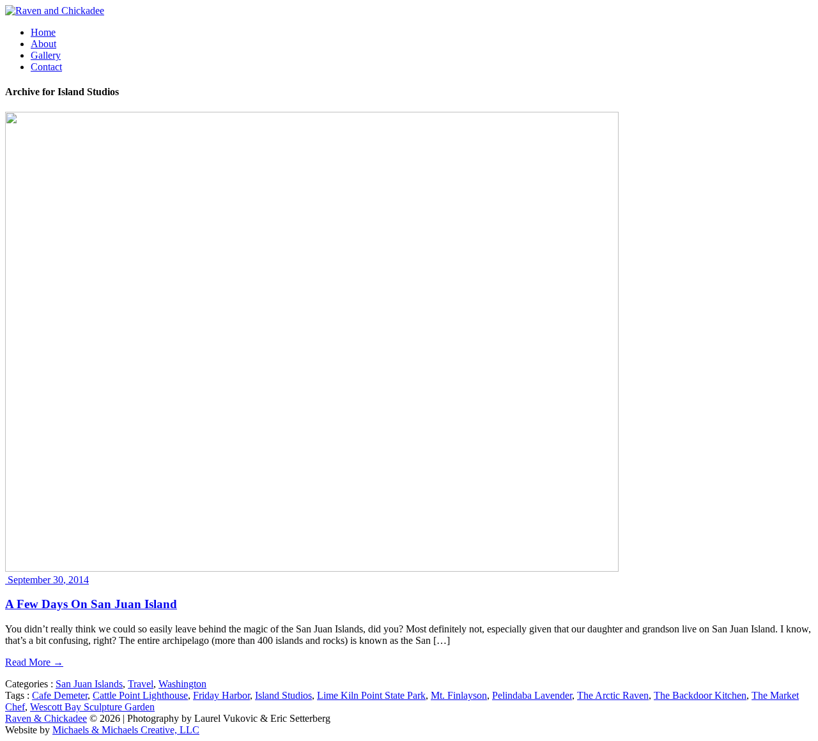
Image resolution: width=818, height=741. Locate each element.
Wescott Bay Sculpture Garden (92, 706)
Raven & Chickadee (46, 718)
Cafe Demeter (60, 695)
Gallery (46, 55)
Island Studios (283, 695)
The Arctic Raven (613, 695)
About (43, 43)
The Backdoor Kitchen (700, 695)
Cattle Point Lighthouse (140, 695)
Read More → (34, 662)
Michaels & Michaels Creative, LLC (125, 729)
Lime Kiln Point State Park (371, 695)
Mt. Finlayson (459, 695)
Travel (140, 683)
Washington (182, 683)
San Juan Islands (89, 683)
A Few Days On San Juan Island (91, 604)
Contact (46, 66)
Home (43, 32)
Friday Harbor (221, 695)
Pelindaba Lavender (532, 695)
